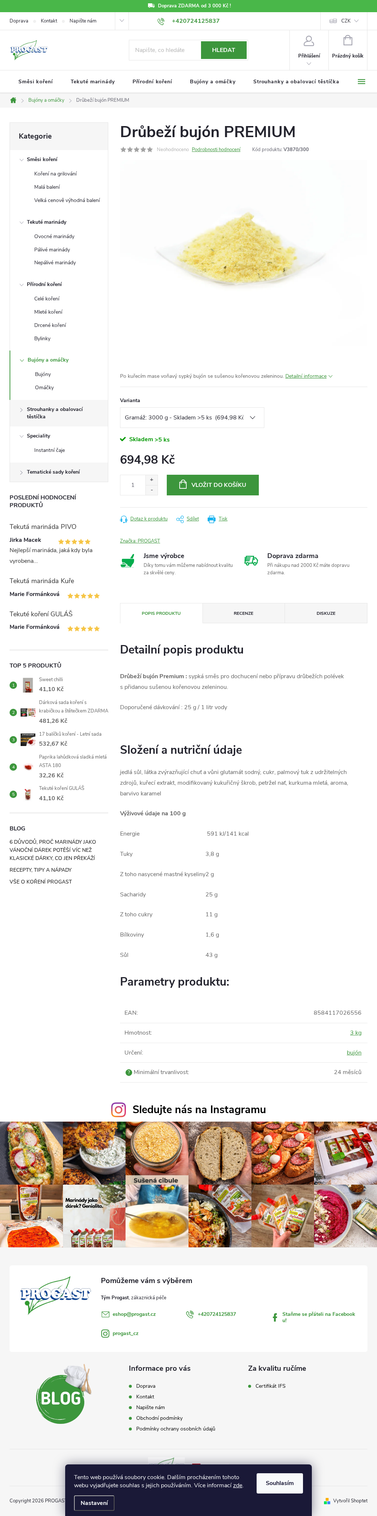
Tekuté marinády (46, 222)
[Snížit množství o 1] (151, 490)
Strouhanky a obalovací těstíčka (55, 413)
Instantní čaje (49, 450)
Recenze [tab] (243, 613)
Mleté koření (48, 312)
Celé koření (46, 298)
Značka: (140, 541)
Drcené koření (50, 325)
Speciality (38, 435)
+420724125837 (217, 1314)
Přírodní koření (44, 284)
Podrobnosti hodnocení (216, 150)
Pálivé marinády (52, 249)
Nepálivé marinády (55, 262)
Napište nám (83, 21)
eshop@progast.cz (134, 1314)
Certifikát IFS (271, 1386)
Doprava (19, 21)
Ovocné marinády (54, 236)
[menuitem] (36, 81)
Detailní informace (306, 376)
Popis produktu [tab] (161, 613)
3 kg (356, 1033)
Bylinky (42, 338)
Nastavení (94, 1503)
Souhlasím (280, 1483)
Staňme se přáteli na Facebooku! (318, 1317)
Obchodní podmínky (159, 1418)
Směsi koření (42, 159)
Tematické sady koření (53, 471)
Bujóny (43, 374)
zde (237, 1485)
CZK (345, 21)
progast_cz (125, 1333)
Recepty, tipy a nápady (40, 870)
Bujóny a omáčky (48, 359)
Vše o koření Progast (41, 881)
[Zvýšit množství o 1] (151, 480)
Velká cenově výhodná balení (67, 200)
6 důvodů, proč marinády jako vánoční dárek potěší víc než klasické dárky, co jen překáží (53, 850)
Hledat (223, 50)
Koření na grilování (55, 173)
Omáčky (44, 387)
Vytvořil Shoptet (350, 1501)
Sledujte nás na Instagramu (199, 1109)
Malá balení (47, 187)
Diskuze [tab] (326, 613)
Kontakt (49, 21)
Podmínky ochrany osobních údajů (175, 1428)
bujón (354, 1053)
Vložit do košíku (218, 485)
